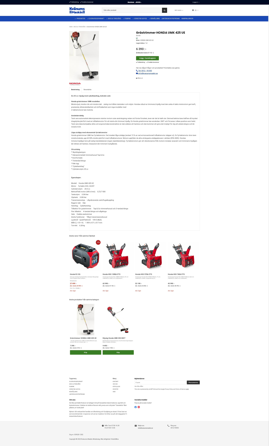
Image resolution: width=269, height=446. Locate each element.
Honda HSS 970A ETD (143, 274)
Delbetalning (75, 2)
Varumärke (87, 89)
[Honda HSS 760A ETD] (183, 256)
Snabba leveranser (87, 2)
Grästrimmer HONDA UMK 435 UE (83, 338)
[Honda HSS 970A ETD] (150, 256)
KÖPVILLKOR (116, 386)
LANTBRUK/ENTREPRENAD (171, 18)
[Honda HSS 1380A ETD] (118, 256)
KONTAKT (115, 381)
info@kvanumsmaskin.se (148, 73)
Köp (85, 352)
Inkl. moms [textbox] (178, 10)
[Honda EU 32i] (85, 256)
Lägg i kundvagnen (147, 58)
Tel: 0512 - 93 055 (145, 71)
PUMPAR (128, 18)
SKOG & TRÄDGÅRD (114, 18)
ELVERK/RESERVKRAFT (96, 18)
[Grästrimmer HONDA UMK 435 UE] (85, 319)
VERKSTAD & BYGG (140, 18)
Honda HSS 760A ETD (176, 274)
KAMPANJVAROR (187, 18)
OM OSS (115, 384)
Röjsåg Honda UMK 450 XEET (114, 338)
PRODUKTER (81, 18)
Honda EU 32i (75, 274)
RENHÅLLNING (155, 18)
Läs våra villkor (138, 386)
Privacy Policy (169, 389)
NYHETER (115, 389)
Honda (138, 35)
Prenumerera (193, 382)
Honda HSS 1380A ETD (111, 274)
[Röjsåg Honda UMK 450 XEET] (118, 319)
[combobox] (179, 10)
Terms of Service (181, 389)
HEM (70, 26)
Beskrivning (75, 89)
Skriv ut (140, 78)
